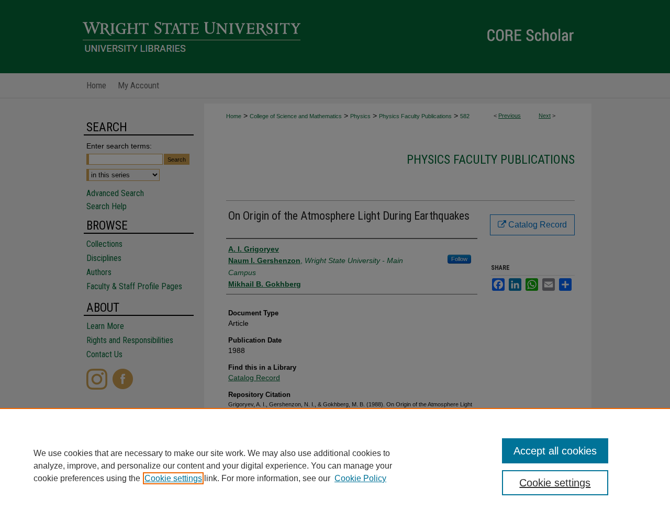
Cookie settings (173, 478)
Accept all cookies (555, 451)
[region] (335, 465)
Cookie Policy (360, 478)
